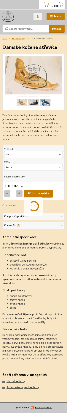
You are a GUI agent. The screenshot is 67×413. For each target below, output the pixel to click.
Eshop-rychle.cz (43, 407)
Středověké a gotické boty (23, 387)
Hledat (56, 29)
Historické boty (18, 38)
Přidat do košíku (38, 193)
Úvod (4, 38)
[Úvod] (15, 16)
